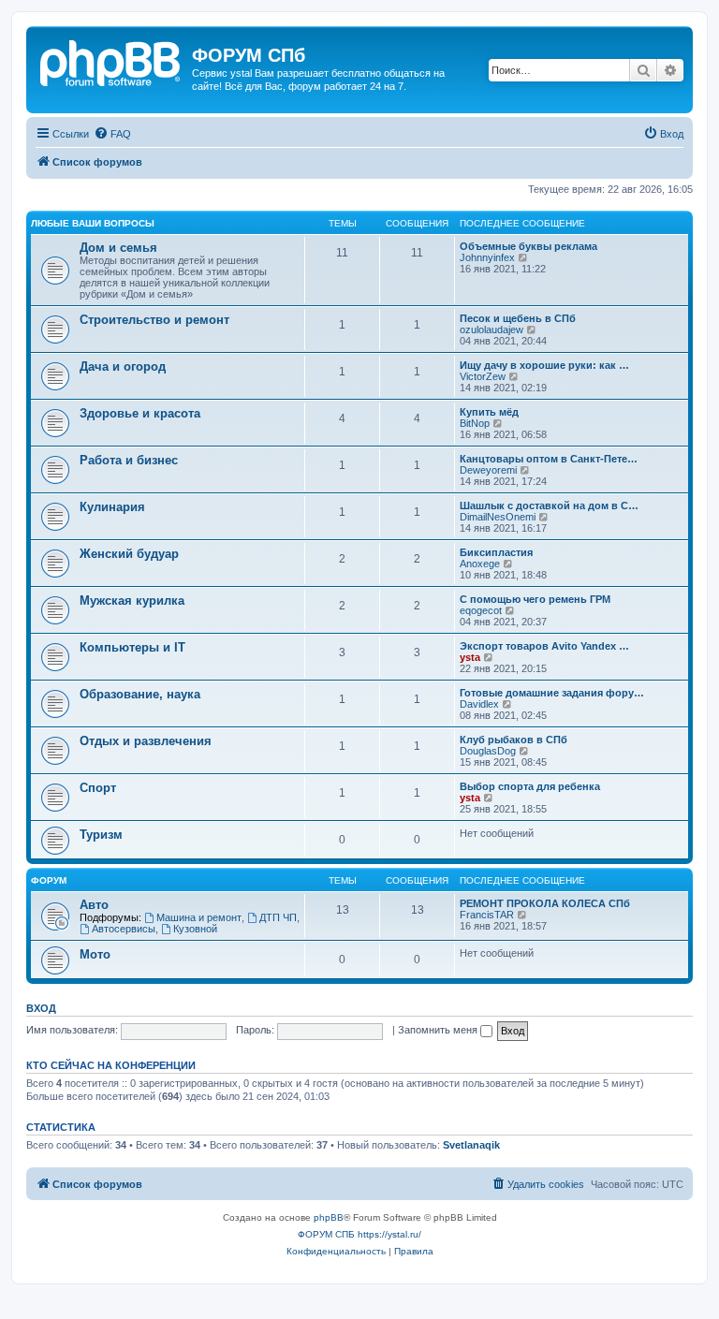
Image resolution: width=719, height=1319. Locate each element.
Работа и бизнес (129, 460)
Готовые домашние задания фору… (552, 692)
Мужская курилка (132, 601)
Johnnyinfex (487, 257)
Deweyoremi (488, 470)
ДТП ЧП (278, 917)
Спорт (98, 788)
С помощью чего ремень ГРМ (535, 599)
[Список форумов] (111, 61)
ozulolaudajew (491, 329)
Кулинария (112, 507)
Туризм (101, 835)
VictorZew (483, 376)
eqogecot (481, 610)
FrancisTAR (487, 914)
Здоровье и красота (140, 413)
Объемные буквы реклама (528, 246)
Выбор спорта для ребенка (530, 786)
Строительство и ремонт (154, 320)
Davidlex (479, 704)
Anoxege (480, 563)
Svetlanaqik (471, 1144)
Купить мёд (489, 412)
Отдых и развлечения (146, 741)
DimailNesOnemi (498, 516)
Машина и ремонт (199, 917)
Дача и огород (123, 366)
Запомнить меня (439, 1029)
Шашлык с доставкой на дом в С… (549, 505)
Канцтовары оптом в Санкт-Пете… (549, 458)
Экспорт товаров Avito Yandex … (544, 646)
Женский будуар (129, 554)
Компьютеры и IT (132, 647)
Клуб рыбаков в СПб (513, 739)
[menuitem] (112, 134)
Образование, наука (140, 694)
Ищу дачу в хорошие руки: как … (544, 365)
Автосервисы (123, 928)
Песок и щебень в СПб (518, 318)
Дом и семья (118, 248)
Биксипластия (496, 552)
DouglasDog (488, 750)
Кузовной (195, 928)
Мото (95, 954)
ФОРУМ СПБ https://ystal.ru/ (359, 1234)
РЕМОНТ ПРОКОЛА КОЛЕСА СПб (545, 903)
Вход (41, 1008)
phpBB (329, 1217)
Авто (94, 905)
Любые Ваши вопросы (92, 223)
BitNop (475, 423)
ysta (470, 657)
